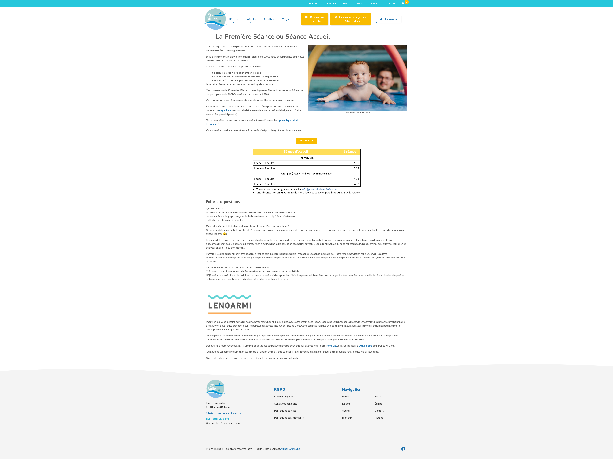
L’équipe (359, 3)
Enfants (251, 19)
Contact (374, 3)
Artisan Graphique (290, 448)
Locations (390, 3)
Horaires (313, 3)
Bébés (233, 19)
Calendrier (330, 3)
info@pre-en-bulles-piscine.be (224, 412)
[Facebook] (403, 449)
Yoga (285, 19)
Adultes (269, 19)
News (345, 3)
